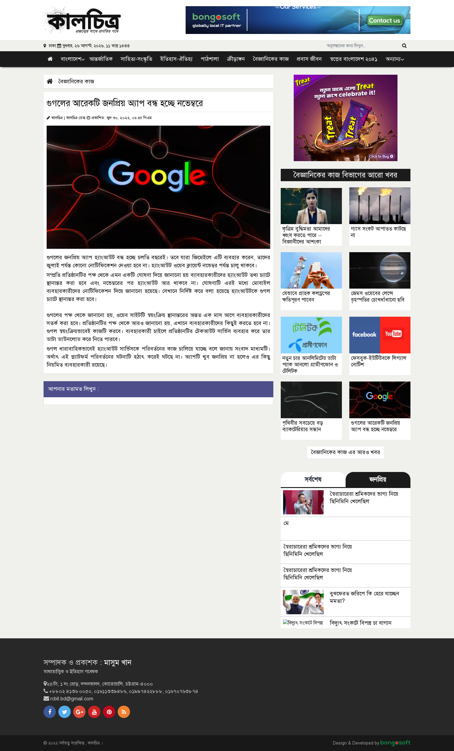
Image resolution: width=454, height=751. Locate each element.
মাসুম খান (118, 662)
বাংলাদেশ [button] (71, 59)
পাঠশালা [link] (210, 59)
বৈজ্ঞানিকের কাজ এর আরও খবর (345, 452)
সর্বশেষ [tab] (313, 479)
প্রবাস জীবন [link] (309, 59)
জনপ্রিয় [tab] (378, 479)
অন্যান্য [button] (393, 59)
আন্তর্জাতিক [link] (101, 59)
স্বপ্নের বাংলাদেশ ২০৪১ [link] (354, 59)
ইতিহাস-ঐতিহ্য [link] (176, 59)
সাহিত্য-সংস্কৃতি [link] (136, 59)
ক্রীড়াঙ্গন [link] (236, 59)
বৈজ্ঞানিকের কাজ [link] (271, 59)
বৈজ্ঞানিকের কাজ (76, 81)
